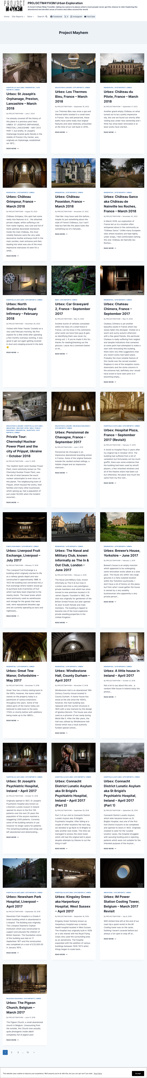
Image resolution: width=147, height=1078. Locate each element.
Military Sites (23, 428)
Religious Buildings (81, 426)
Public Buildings (13, 546)
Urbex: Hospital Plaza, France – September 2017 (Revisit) (121, 435)
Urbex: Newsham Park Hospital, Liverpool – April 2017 (23, 901)
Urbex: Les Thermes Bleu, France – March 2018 (71, 96)
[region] (73, 1073)
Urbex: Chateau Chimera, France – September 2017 (118, 309)
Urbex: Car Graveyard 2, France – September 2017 (72, 309)
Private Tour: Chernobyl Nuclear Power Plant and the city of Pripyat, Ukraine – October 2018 (24, 446)
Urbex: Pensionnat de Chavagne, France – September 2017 (72, 437)
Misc (57, 300)
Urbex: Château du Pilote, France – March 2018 (121, 96)
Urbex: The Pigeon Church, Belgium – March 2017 (20, 1007)
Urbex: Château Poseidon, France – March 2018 (70, 201)
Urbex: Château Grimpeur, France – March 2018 (21, 201)
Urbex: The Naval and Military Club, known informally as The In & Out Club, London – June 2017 (72, 560)
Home (6, 16)
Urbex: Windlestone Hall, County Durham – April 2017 (72, 675)
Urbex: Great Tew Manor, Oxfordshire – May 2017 (22, 675)
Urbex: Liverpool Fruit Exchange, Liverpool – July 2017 (23, 555)
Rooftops (31, 430)
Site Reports (78, 87)
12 (28, 1052)
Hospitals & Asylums (15, 87)
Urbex (17, 90)
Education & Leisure (63, 87)
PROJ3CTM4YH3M (16, 113)
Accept (138, 1073)
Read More (98, 1073)
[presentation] (25, 68)
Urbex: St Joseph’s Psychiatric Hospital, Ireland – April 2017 (22, 786)
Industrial (11, 428)
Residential (30, 87)
